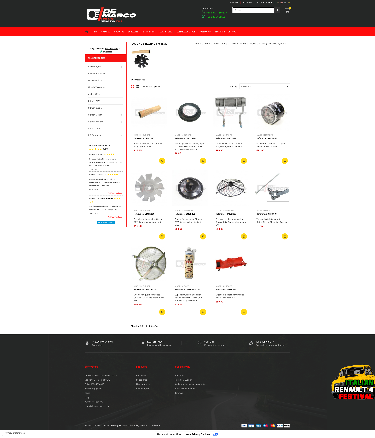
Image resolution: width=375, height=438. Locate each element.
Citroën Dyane (105, 108)
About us (119, 32)
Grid (132, 86)
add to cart (162, 161)
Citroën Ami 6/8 (105, 121)
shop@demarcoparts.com (97, 406)
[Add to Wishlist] (163, 111)
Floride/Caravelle (105, 87)
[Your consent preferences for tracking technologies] (14, 433)
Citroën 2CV (105, 101)
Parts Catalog (102, 32)
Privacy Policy (118, 425)
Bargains (133, 32)
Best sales (141, 375)
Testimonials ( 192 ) (99, 145)
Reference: (139, 138)
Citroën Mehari (105, 115)
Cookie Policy (133, 425)
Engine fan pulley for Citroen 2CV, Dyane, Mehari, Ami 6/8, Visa (188, 222)
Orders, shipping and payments (190, 384)
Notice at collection (169, 434)
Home (88, 31)
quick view (163, 98)
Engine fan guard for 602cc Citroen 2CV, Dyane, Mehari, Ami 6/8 (149, 298)
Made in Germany (184, 210)
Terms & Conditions (150, 425)
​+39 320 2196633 (216, 16)
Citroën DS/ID (105, 128)
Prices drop (141, 380)
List (137, 86)
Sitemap (179, 393)
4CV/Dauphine (105, 80)
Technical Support (186, 32)
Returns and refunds (185, 388)
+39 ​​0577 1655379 (216, 12)
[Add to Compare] (163, 104)
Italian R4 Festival (225, 32)
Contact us (91, 367)
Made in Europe (142, 135)
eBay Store (166, 32)
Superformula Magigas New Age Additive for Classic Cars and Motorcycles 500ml (188, 298)
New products (143, 384)
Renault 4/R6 (105, 66)
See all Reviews (106, 222)
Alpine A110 (105, 94)
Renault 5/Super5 (105, 73)
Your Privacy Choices (198, 434)
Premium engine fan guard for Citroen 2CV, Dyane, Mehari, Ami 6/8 (231, 222)
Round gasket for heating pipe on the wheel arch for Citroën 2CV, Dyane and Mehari (189, 146)
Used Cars (206, 32)
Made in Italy (263, 210)
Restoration (149, 32)
